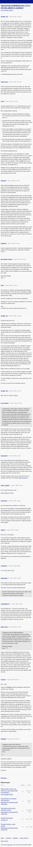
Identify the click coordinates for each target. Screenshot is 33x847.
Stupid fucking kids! (7, 818)
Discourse (9, 844)
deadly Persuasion (23, 477)
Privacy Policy (4, 841)
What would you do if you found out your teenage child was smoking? (9, 790)
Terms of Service (24, 838)
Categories (8, 838)
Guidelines (15, 838)
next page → (4, 778)
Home (2, 838)
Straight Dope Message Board (8, 1)
